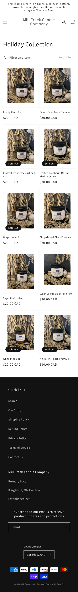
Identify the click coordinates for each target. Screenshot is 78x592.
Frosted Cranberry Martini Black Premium (54, 174)
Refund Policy (17, 429)
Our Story (14, 410)
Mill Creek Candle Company (33, 584)
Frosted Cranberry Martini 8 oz (19, 174)
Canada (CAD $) (36, 554)
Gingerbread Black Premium (56, 237)
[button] (5, 21)
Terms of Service (19, 447)
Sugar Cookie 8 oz (13, 298)
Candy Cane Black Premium (55, 112)
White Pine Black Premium (54, 358)
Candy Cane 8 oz (12, 112)
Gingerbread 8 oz (13, 237)
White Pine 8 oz (11, 358)
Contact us (15, 457)
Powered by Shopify (55, 584)
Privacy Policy (17, 438)
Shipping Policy (18, 419)
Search (12, 401)
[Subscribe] (65, 527)
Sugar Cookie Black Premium (56, 293)
